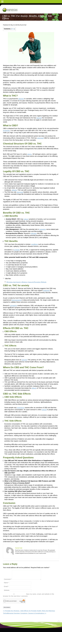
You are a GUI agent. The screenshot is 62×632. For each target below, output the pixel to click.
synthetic (17, 250)
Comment (8, 579)
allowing (14, 190)
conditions (34, 244)
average (24, 360)
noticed (44, 409)
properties (6, 130)
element (21, 98)
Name (6, 582)
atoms (29, 154)
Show (13, 29)
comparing (13, 305)
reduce (26, 219)
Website (6, 590)
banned (39, 118)
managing (42, 229)
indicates (34, 233)
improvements (17, 300)
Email (6, 586)
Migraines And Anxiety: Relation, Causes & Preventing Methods (26, 282)
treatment (46, 290)
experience (20, 407)
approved (40, 138)
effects (34, 388)
